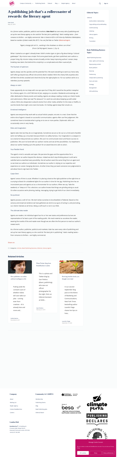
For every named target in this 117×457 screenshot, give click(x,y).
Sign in (106, 3)
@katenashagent (64, 40)
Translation (92, 41)
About (11, 399)
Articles (19, 248)
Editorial (39, 248)
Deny (95, 453)
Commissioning (93, 27)
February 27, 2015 (40, 309)
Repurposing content (95, 64)
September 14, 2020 (67, 323)
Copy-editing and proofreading (97, 24)
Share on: (11, 242)
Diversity (91, 71)
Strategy (91, 84)
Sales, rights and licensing (96, 61)
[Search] (100, 3)
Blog (37, 406)
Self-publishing (93, 91)
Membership (39, 399)
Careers (12, 412)
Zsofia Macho (14, 318)
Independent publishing (96, 78)
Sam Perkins (39, 308)
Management (93, 88)
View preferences (108, 453)
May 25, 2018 (11, 24)
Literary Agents (47, 248)
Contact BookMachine (16, 409)
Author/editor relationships (96, 21)
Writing (91, 38)
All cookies (83, 453)
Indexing (91, 31)
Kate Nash (11, 22)
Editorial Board (40, 412)
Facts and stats (93, 81)
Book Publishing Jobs (41, 409)
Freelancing (92, 74)
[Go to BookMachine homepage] (12, 3)
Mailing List (13, 402)
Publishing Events (40, 402)
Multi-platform (93, 67)
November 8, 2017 (15, 320)
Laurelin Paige (66, 321)
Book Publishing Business (29, 248)
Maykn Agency (14, 406)
